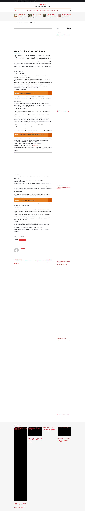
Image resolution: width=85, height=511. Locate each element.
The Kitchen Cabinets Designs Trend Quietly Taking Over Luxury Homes (51, 15)
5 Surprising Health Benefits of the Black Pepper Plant (49, 430)
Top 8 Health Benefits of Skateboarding (63, 414)
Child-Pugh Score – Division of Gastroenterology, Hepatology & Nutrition (35, 441)
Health (34, 10)
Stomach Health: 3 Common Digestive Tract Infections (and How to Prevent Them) (20, 506)
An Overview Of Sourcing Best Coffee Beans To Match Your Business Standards (22, 261)
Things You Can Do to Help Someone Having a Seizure (43, 261)
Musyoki (15, 236)
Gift (40, 10)
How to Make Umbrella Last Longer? (62, 185)
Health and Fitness (23, 239)
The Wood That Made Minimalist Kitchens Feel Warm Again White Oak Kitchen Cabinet (22, 15)
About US (51, 10)
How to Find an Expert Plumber (61, 338)
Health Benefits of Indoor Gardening (63, 441)
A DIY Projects (42, 4)
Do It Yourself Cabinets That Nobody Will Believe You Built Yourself (37, 15)
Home (30, 10)
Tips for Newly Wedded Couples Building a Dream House (63, 262)
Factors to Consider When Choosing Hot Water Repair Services (64, 110)
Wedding (48, 10)
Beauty (37, 10)
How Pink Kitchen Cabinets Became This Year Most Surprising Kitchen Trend (66, 15)
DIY (27, 10)
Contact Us (56, 10)
